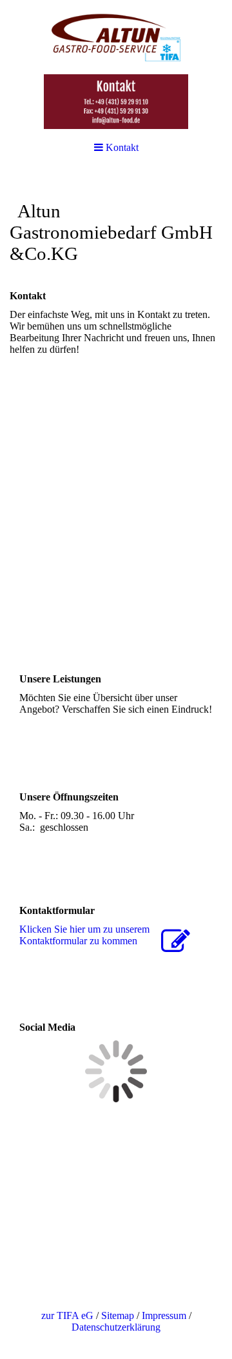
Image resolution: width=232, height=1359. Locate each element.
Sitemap (117, 1315)
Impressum (164, 1315)
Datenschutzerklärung (116, 1327)
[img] (116, 64)
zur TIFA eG (67, 1315)
